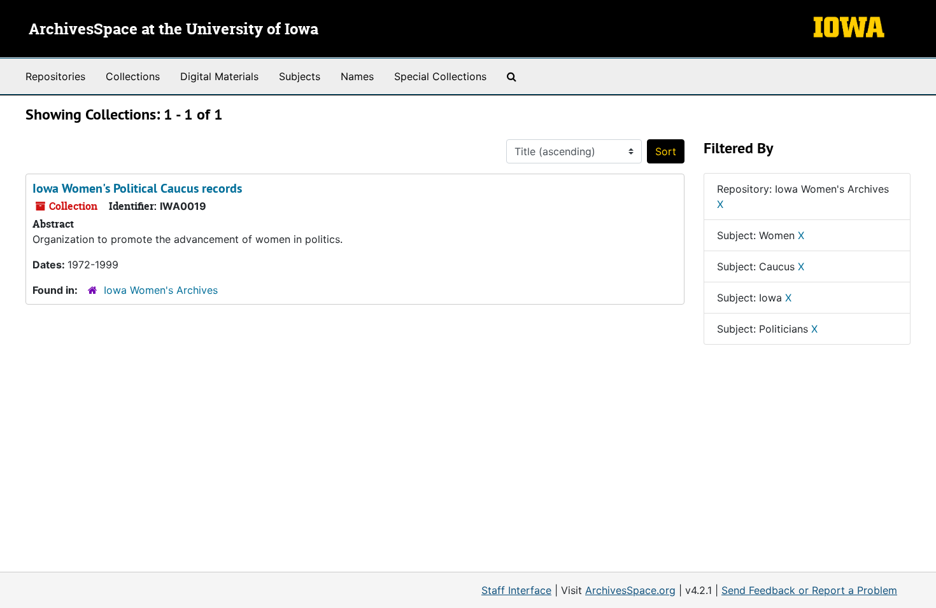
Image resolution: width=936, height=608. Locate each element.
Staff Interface (516, 590)
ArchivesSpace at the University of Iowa (173, 29)
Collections (133, 76)
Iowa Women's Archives (161, 290)
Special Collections (440, 76)
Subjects (299, 76)
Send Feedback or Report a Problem (809, 590)
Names (357, 76)
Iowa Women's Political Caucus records (137, 188)
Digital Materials (219, 76)
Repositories (55, 76)
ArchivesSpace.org (630, 590)
